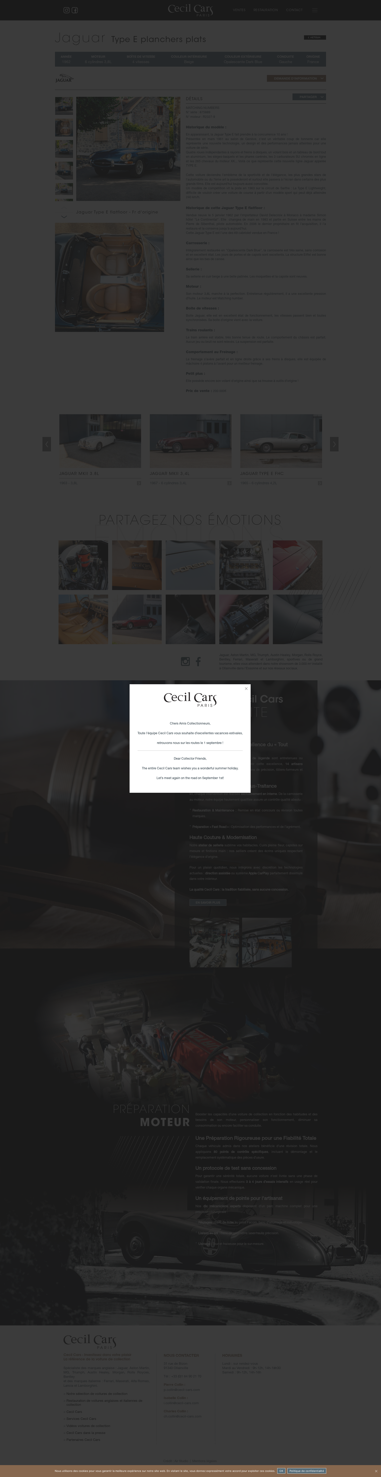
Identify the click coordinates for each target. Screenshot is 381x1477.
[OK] (376, 1471)
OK (281, 1470)
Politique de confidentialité (307, 1470)
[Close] (246, 688)
